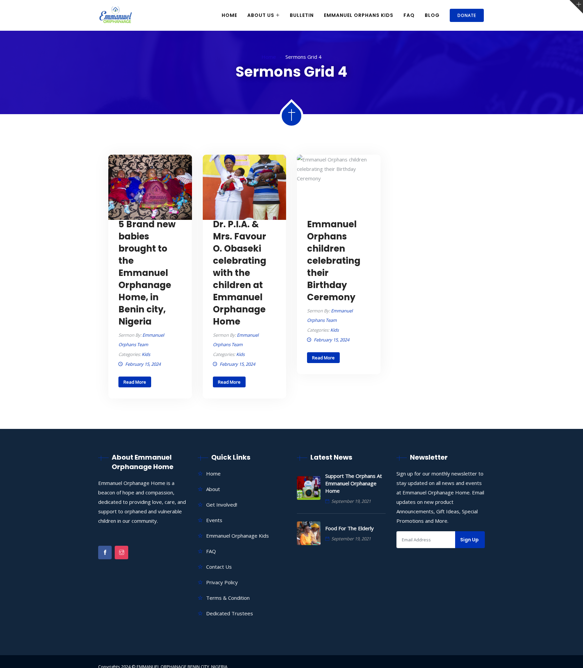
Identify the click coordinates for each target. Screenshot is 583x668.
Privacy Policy (222, 582)
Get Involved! (221, 504)
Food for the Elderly (349, 528)
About (213, 489)
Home (229, 15)
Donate (466, 15)
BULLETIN (302, 15)
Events (214, 520)
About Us (260, 15)
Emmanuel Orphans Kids (358, 15)
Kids (146, 354)
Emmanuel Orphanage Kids (237, 535)
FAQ (409, 15)
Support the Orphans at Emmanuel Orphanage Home (353, 483)
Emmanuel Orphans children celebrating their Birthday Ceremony (333, 260)
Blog (432, 15)
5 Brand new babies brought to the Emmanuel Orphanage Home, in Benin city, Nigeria (147, 273)
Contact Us (219, 566)
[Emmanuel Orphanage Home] (115, 15)
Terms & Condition (228, 597)
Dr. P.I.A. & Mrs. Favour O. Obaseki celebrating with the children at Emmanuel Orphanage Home (239, 273)
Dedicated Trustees (229, 613)
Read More (134, 382)
